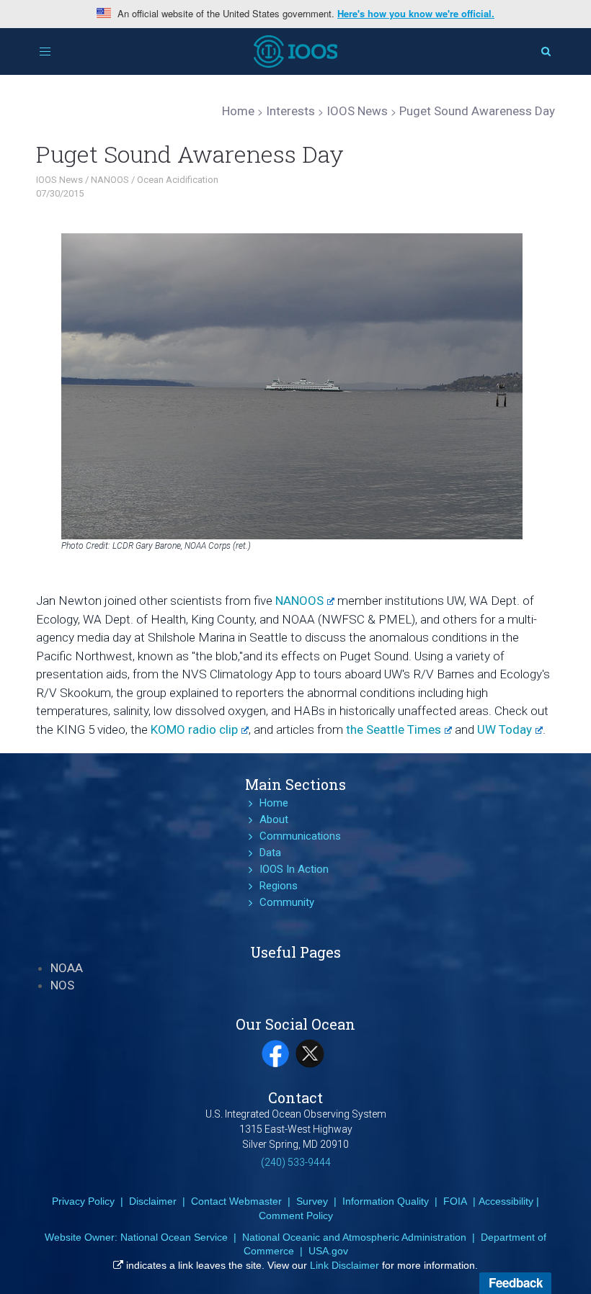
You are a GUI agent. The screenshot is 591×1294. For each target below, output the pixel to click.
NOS (62, 985)
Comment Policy (296, 1215)
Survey (312, 1201)
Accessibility (506, 1201)
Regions (278, 885)
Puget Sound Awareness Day (190, 153)
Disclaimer (153, 1201)
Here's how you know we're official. (415, 13)
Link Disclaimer (344, 1265)
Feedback (516, 1282)
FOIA (455, 1201)
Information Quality (385, 1201)
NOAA (66, 968)
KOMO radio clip (194, 729)
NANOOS (110, 179)
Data (270, 852)
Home (273, 802)
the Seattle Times (393, 729)
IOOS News (59, 179)
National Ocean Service (174, 1237)
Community (286, 902)
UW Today (504, 729)
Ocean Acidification (177, 179)
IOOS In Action (294, 869)
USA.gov (328, 1251)
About (273, 819)
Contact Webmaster (236, 1201)
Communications (300, 836)
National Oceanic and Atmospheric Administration (354, 1237)
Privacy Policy (83, 1201)
